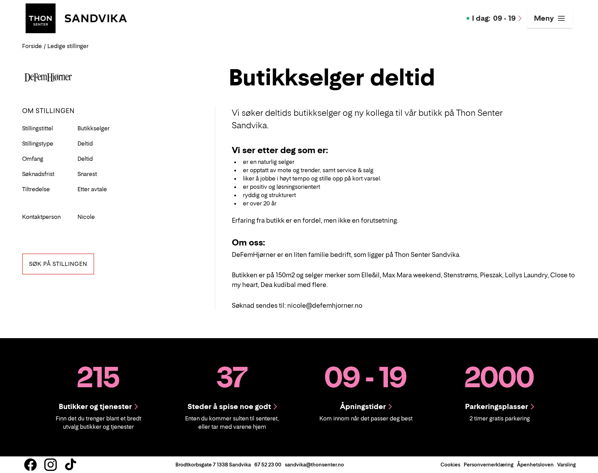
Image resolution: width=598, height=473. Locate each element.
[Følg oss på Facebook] (30, 464)
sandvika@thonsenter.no (314, 464)
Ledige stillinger (68, 46)
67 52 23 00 (267, 464)
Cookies (450, 464)
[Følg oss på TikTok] (70, 464)
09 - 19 (494, 18)
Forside (32, 46)
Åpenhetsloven (535, 464)
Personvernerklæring (489, 464)
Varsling (566, 464)
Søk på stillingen (58, 263)
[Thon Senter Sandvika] (76, 17)
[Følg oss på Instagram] (50, 464)
